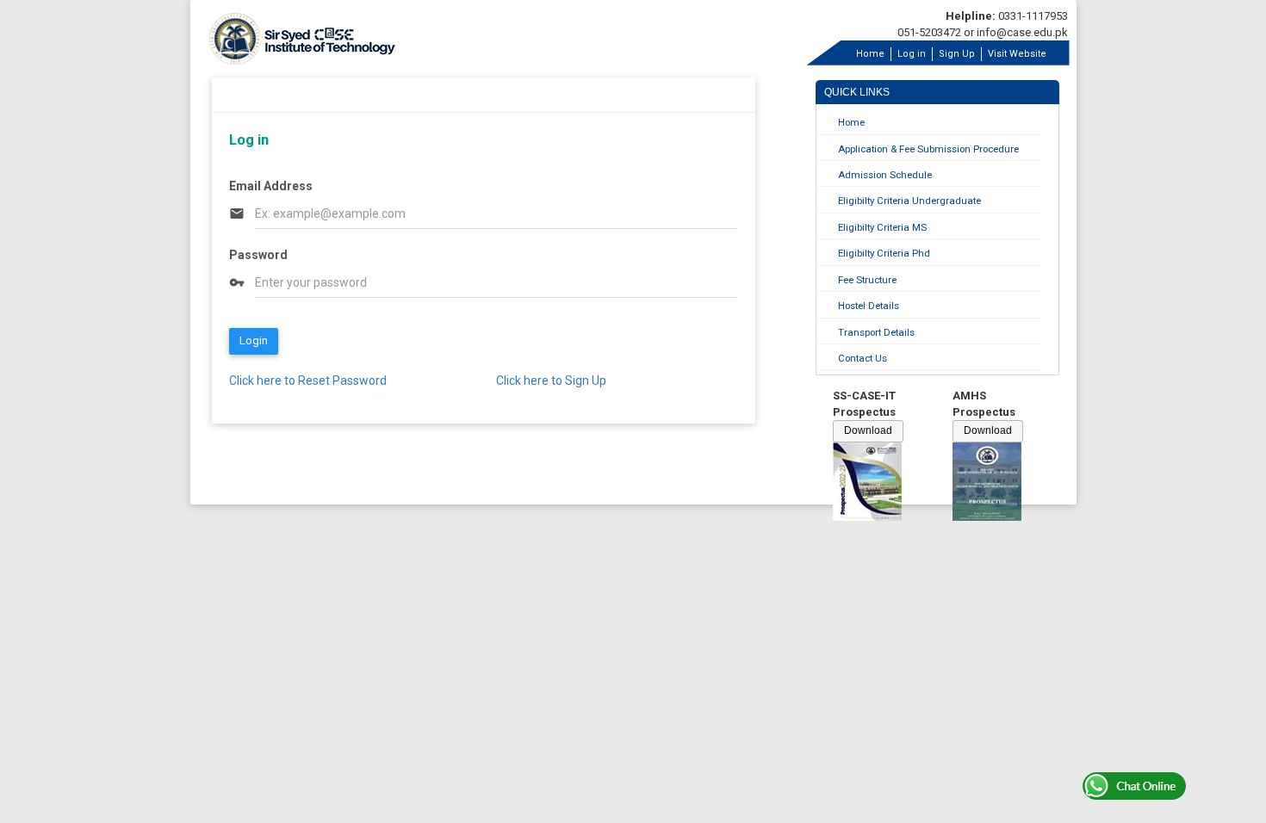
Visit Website (1017, 53)
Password (258, 255)
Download (868, 430)
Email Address (271, 186)
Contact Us (862, 358)
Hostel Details (868, 306)
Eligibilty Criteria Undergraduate (909, 201)
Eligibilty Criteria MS (882, 227)
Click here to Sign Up (551, 380)
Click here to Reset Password (308, 380)
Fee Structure (867, 280)
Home (870, 53)
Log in (911, 53)
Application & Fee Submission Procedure (928, 149)
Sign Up (957, 53)
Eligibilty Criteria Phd (884, 253)
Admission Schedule (885, 175)
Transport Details (876, 332)
